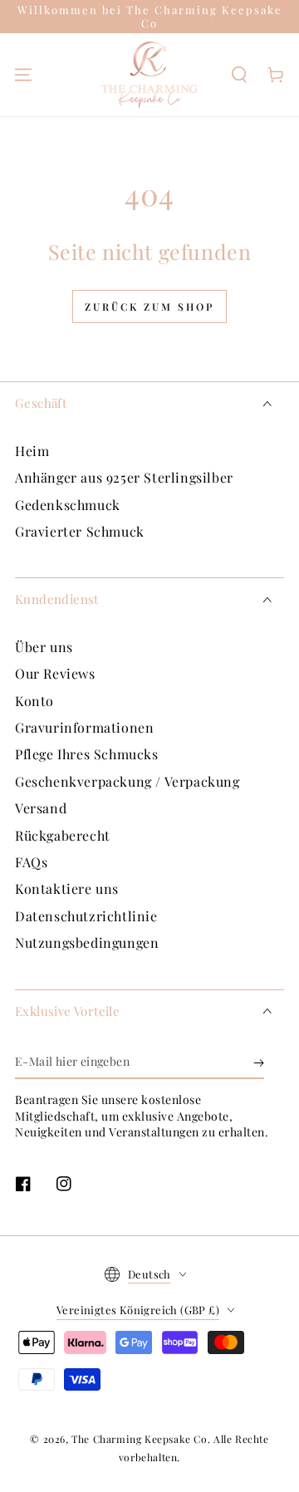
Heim (32, 450)
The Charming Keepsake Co (139, 1438)
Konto (34, 700)
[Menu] (23, 75)
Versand (40, 808)
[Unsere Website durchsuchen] (239, 75)
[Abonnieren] (258, 1062)
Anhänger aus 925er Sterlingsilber (124, 477)
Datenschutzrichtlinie (86, 916)
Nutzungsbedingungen (87, 942)
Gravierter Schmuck (80, 531)
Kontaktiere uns (67, 888)
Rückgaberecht (62, 835)
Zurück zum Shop (149, 306)
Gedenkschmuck (67, 504)
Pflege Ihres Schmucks (87, 754)
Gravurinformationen (84, 727)
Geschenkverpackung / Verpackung (127, 781)
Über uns (44, 646)
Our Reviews (55, 673)
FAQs (31, 862)
